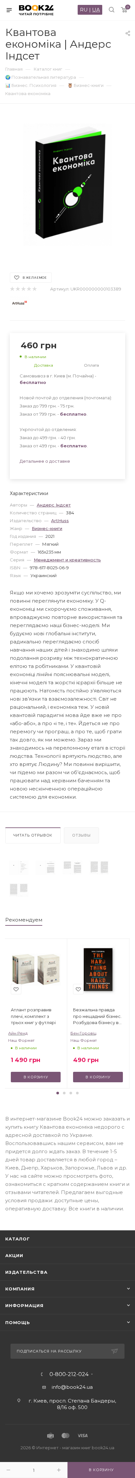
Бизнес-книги (47, 528)
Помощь (17, 1322)
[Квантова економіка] (18, 867)
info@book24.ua (72, 1387)
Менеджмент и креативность (67, 559)
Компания (19, 1288)
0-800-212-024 (68, 1374)
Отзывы (81, 835)
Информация (24, 1305)
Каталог (17, 1238)
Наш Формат (21, 1040)
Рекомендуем (23, 920)
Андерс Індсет (54, 504)
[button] (57, 1093)
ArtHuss (60, 520)
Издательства (26, 1272)
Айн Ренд (18, 1033)
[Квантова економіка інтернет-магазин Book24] (67, 185)
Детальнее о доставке (45, 461)
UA (96, 10)
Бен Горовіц (83, 1033)
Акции (14, 1255)
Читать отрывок (32, 835)
